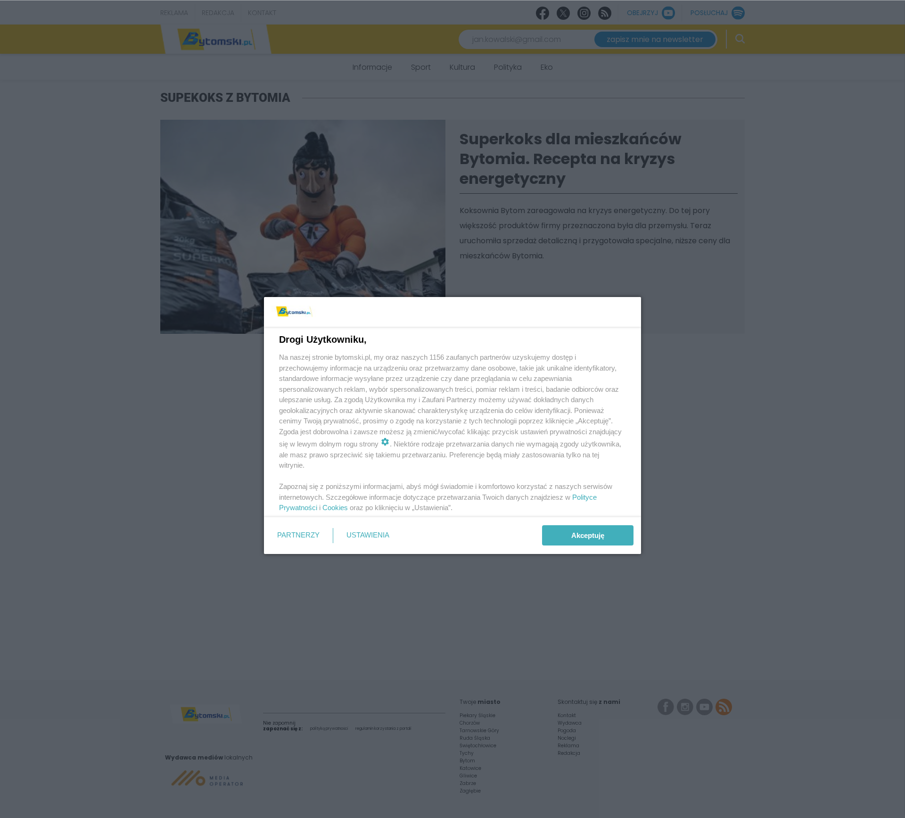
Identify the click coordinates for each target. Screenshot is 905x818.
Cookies (335, 508)
